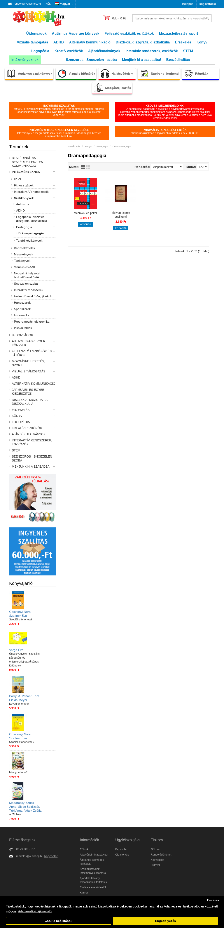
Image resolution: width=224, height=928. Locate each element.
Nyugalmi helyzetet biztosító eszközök (27, 275)
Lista (83, 167)
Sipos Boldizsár (28, 806)
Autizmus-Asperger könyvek (75, 33)
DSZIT (18, 179)
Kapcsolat (51, 856)
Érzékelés (183, 42)
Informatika (22, 315)
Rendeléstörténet (161, 854)
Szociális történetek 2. (22, 742)
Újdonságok (36, 33)
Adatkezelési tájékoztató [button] (35, 911)
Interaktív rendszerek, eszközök (152, 51)
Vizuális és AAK (24, 267)
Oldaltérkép (122, 854)
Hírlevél (155, 865)
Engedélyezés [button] (165, 921)
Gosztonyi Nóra (20, 611)
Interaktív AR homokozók (31, 191)
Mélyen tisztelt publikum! (121, 214)
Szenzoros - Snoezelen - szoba (91, 60)
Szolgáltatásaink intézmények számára (93, 871)
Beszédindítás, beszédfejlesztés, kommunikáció (28, 161)
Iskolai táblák (23, 328)
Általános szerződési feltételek (92, 861)
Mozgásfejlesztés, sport (178, 33)
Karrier (84, 892)
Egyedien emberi (19, 703)
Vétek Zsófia (33, 810)
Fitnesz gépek (23, 185)
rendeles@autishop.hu (27, 3)
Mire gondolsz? (18, 772)
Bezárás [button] (213, 900)
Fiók (48, 3)
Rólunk (84, 849)
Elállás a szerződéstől (93, 887)
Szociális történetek (20, 619)
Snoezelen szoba (26, 283)
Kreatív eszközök (68, 51)
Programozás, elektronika (31, 321)
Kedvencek (157, 859)
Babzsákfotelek (24, 248)
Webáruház (74, 146)
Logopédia (40, 51)
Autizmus (22, 204)
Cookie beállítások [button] (58, 921)
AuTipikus (15, 814)
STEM (188, 51)
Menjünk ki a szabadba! (141, 60)
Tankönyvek (22, 260)
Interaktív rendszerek (28, 290)
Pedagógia (24, 227)
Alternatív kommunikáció (89, 42)
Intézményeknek (24, 60)
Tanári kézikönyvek (29, 240)
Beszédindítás (178, 60)
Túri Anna (16, 810)
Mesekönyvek (23, 254)
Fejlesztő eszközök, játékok (33, 296)
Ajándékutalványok (104, 51)
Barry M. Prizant (20, 696)
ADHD (58, 42)
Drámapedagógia (31, 233)
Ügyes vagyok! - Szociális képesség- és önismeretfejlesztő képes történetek (24, 659)
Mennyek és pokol (85, 213)
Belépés (187, 3)
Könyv (201, 42)
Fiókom (155, 849)
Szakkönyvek (24, 198)
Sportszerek (22, 309)
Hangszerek (22, 302)
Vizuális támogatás (32, 42)
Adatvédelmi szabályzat (94, 854)
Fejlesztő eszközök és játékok (129, 33)
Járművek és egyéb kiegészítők (28, 391)
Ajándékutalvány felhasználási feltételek (93, 880)
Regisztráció (207, 3)
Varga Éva (16, 650)
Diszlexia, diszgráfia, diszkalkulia (143, 42)
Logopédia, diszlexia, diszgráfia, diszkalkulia (31, 218)
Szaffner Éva (18, 615)
